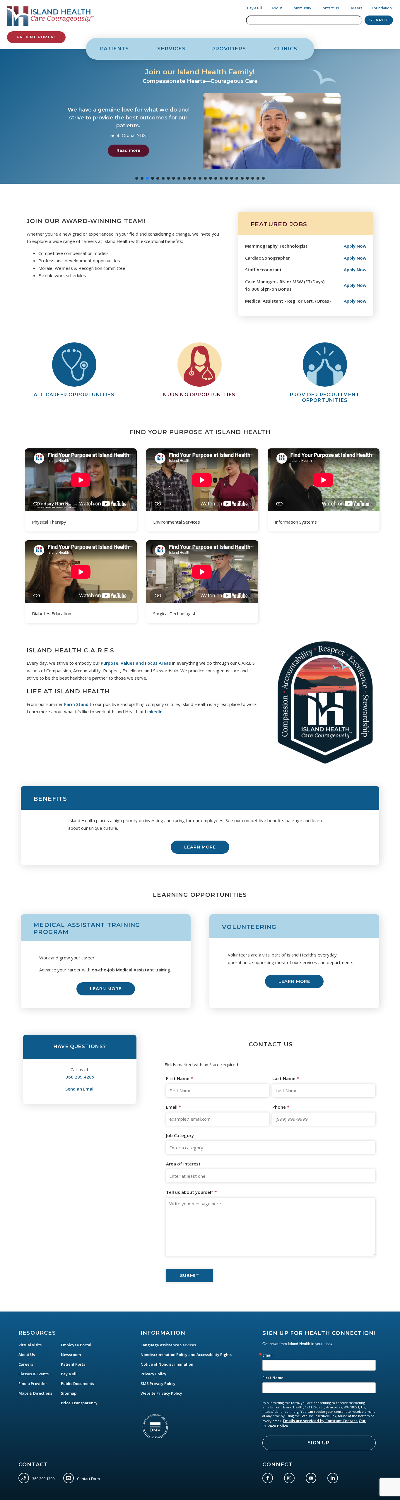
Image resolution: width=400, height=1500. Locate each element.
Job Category (180, 1135)
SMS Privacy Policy (158, 1383)
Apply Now (355, 246)
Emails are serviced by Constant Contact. (320, 1420)
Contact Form (88, 1478)
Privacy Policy (153, 1373)
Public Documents (77, 1383)
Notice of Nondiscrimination (167, 1364)
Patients (114, 49)
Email (173, 1107)
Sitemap (68, 1393)
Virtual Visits (30, 1345)
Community (301, 8)
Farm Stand (76, 704)
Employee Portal (76, 1345)
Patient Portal (36, 37)
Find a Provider (32, 1383)
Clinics (285, 49)
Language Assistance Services (168, 1345)
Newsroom (71, 1354)
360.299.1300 (42, 1478)
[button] (200, 116)
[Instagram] (290, 1477)
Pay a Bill (254, 8)
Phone (280, 1107)
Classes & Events (33, 1373)
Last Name (285, 1078)
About (276, 8)
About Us (26, 1354)
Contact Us (329, 8)
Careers (355, 8)
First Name (179, 1078)
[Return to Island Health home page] (51, 16)
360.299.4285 (80, 1077)
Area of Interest (183, 1164)
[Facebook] (268, 1477)
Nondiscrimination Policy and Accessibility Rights (186, 1354)
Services (171, 49)
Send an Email (80, 1089)
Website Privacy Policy (161, 1393)
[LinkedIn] (333, 1477)
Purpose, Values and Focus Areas (136, 663)
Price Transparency (79, 1402)
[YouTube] (312, 1477)
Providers (228, 49)
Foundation (382, 8)
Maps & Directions (35, 1393)
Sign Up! (319, 1443)
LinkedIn (154, 711)
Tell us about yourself (191, 1192)
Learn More (200, 847)
